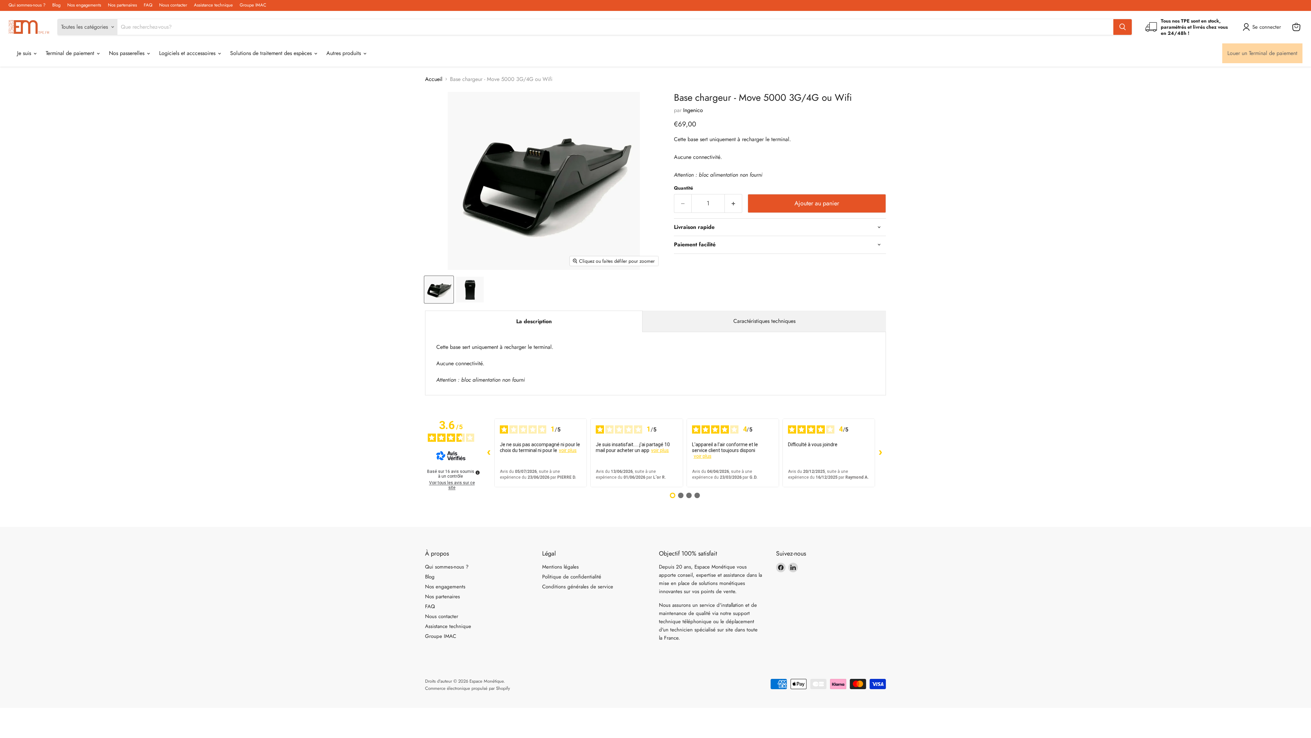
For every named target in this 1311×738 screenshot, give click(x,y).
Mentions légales (560, 567)
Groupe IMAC (253, 5)
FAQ (148, 5)
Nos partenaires (122, 5)
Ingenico (693, 110)
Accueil (433, 79)
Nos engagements (84, 5)
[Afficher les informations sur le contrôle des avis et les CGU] (477, 472)
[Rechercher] (1122, 27)
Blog (56, 5)
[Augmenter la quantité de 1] (733, 203)
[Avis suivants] (880, 452)
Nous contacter (173, 5)
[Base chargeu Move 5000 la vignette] (469, 289)
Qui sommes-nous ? (27, 5)
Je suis (25, 53)
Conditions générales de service (577, 586)
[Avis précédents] (489, 452)
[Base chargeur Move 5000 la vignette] (438, 289)
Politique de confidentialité (571, 576)
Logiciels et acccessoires (188, 53)
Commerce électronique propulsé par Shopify (467, 688)
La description (534, 321)
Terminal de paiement (71, 53)
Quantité (683, 188)
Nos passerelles (127, 53)
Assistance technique (213, 5)
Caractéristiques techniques (764, 321)
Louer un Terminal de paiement (1262, 53)
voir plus (568, 450)
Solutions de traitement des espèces (271, 53)
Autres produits (344, 53)
